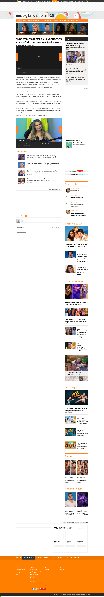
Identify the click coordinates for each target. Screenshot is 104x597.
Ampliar (56, 47)
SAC (33, 1)
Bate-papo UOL (75, 557)
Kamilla (54, 94)
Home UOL (18, 557)
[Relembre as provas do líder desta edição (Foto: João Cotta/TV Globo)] (85, 380)
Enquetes (29, 20)
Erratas (76, 522)
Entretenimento (28, 557)
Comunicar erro (57, 189)
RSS (38, 589)
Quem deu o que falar (20, 569)
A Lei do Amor (33, 567)
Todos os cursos (82, 528)
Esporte (49, 1)
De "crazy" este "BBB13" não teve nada (77, 205)
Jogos (66, 557)
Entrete (54, 1)
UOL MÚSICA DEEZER (65, 564)
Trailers (46, 567)
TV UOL (71, 1)
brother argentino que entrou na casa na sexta (32, 79)
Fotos (24, 20)
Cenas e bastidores (49, 571)
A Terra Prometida (34, 569)
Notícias (44, 1)
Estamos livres (75, 190)
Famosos (65, 1)
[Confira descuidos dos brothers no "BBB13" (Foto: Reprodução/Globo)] (81, 380)
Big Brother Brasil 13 (38, 15)
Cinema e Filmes (50, 564)
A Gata (31, 566)
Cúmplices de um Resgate (36, 571)
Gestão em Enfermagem (72, 549)
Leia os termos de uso (21, 232)
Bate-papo (38, 1)
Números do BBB (47, 20)
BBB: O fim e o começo (77, 197)
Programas (62, 567)
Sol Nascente (33, 581)
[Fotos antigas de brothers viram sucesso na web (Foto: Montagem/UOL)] (76, 380)
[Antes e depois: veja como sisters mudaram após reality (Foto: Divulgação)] (67, 380)
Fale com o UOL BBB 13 (67, 522)
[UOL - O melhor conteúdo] (18, 1)
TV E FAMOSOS (20, 564)
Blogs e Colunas (37, 20)
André (35, 82)
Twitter (36, 589)
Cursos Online (73, 140)
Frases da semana (20, 567)
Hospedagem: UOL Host (85, 594)
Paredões (55, 20)
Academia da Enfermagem (59, 549)
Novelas (32, 564)
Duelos (72, 20)
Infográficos (47, 566)
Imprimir (50, 189)
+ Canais (77, 20)
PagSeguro (80, 1)
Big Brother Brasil (19, 571)
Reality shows (19, 572)
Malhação (32, 576)
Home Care (81, 549)
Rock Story (32, 577)
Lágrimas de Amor (34, 574)
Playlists (62, 569)
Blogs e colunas (19, 566)
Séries (17, 574)
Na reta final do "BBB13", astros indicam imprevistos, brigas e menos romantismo (78, 213)
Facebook (33, 589)
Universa (59, 1)
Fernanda (40, 77)
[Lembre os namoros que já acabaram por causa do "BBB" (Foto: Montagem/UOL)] (72, 380)
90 (60, 42)
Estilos (61, 566)
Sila (31, 579)
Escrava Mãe (33, 572)
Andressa (34, 77)
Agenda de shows (64, 571)
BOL (75, 1)
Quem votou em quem (64, 20)
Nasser (30, 82)
